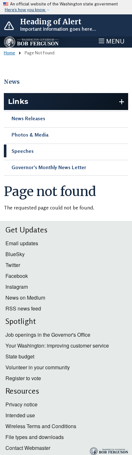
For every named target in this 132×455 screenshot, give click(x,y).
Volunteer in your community (37, 367)
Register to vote (23, 378)
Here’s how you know (25, 9)
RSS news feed (23, 308)
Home (9, 52)
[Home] (32, 42)
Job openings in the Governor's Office (47, 334)
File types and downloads (34, 437)
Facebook (16, 275)
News (12, 81)
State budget (19, 356)
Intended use (20, 415)
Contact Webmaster (27, 447)
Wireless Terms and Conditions (40, 426)
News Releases (28, 118)
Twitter (12, 265)
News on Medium (25, 297)
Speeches (23, 151)
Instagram (16, 286)
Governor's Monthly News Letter (49, 167)
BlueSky (15, 254)
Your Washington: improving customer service (57, 345)
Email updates (21, 243)
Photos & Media (30, 134)
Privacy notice (21, 404)
